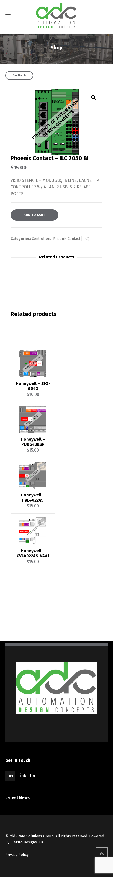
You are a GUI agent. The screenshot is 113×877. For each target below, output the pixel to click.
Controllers (41, 238)
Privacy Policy (17, 854)
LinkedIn (26, 775)
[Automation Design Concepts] (56, 16)
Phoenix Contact (66, 238)
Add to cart (34, 215)
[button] (93, 97)
